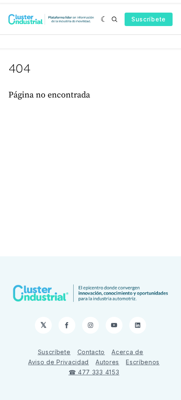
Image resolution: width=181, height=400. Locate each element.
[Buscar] (114, 19)
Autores (107, 362)
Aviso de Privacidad (58, 362)
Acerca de (127, 351)
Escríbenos (143, 362)
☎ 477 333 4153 (94, 372)
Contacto (91, 351)
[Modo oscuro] (104, 19)
